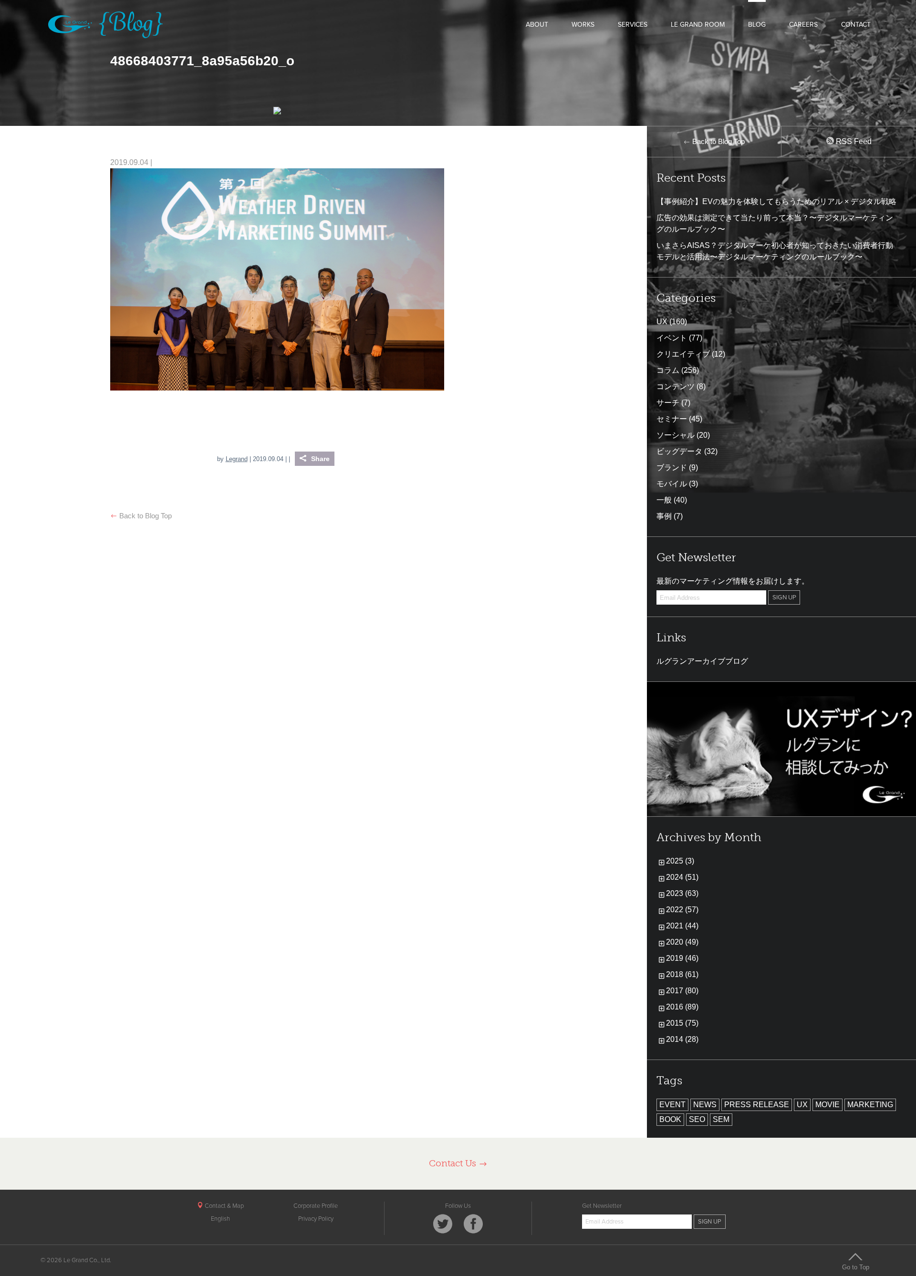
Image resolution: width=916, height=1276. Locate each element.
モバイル (671, 484)
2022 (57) (682, 910)
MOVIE (827, 1105)
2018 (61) (682, 974)
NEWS (705, 1105)
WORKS (583, 25)
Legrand (237, 459)
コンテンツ (675, 386)
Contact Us (454, 1163)
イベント (671, 338)
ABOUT (537, 25)
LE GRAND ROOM (698, 25)
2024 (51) (682, 877)
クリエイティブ (683, 354)
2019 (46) (682, 958)
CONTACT (856, 25)
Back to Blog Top (144, 516)
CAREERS (803, 25)
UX (661, 322)
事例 (664, 516)
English (220, 1219)
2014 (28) (682, 1039)
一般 (664, 500)
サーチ (667, 403)
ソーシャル (675, 435)
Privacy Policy (315, 1219)
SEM (721, 1119)
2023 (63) (682, 893)
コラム (667, 370)
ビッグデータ (679, 451)
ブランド (671, 467)
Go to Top (855, 1267)
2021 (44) (682, 926)
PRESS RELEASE (756, 1105)
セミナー (671, 419)
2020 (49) (682, 942)
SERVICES (632, 25)
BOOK (670, 1119)
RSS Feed (853, 141)
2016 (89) (682, 1007)
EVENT (672, 1105)
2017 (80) (682, 991)
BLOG (757, 25)
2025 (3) (680, 861)
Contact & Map (223, 1206)
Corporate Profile (315, 1206)
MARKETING (870, 1105)
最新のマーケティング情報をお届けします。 (732, 581)
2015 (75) (682, 1023)
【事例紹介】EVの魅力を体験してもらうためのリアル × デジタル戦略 (776, 201)
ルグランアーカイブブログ (702, 661)
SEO (697, 1119)
